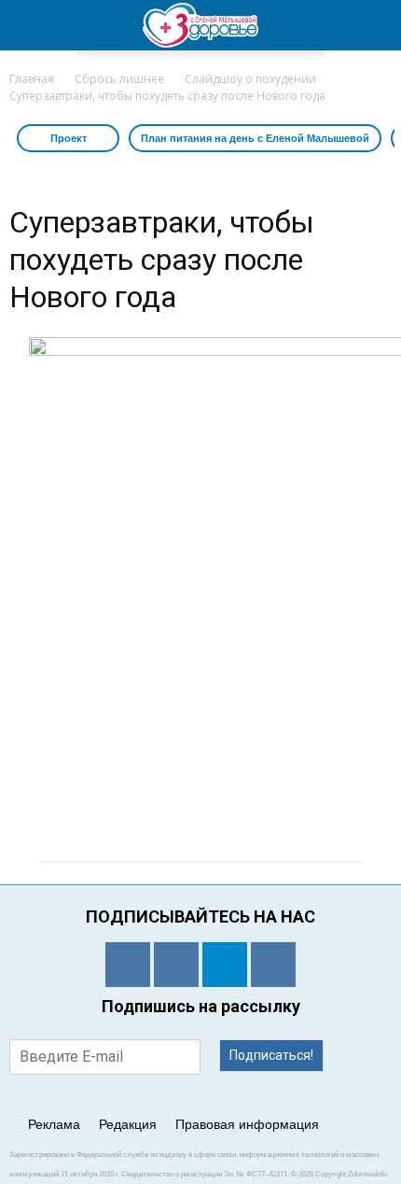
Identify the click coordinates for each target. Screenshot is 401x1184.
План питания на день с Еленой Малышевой (255, 138)
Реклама (54, 1124)
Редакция (128, 1124)
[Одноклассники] (127, 964)
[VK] (176, 964)
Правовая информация (247, 1124)
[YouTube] (273, 964)
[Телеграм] (224, 964)
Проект (68, 138)
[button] (375, 25)
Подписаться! (271, 1055)
